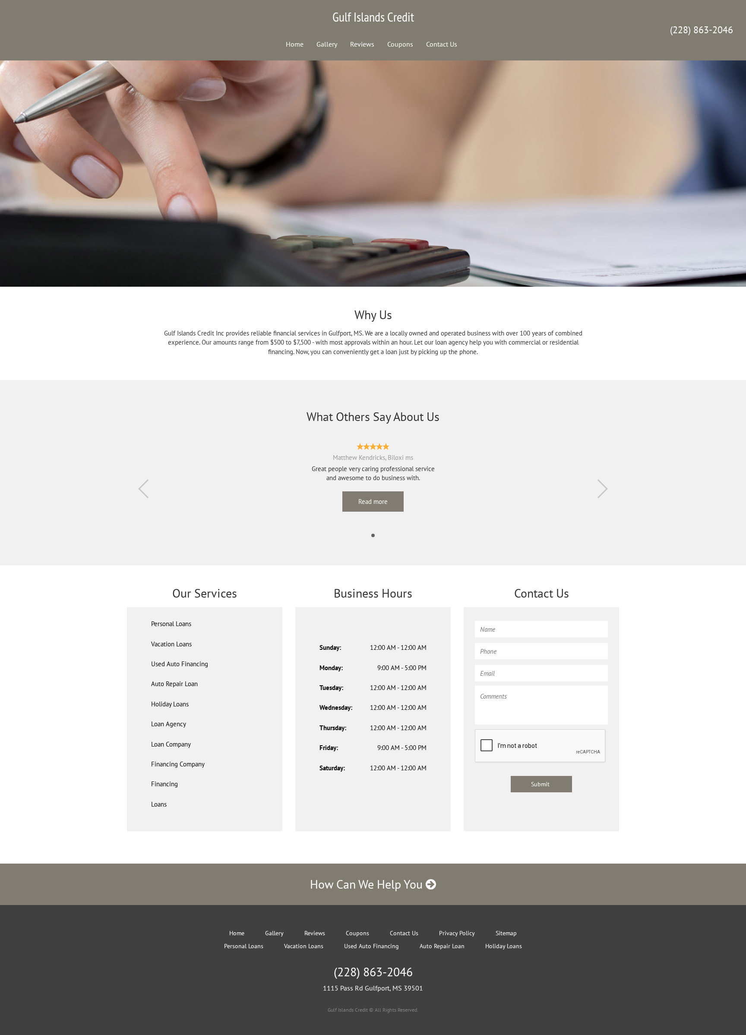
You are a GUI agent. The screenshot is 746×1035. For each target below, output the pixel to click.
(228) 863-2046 (701, 30)
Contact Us (441, 44)
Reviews (362, 44)
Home (294, 44)
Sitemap (506, 933)
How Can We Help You (368, 884)
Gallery (326, 44)
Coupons (400, 44)
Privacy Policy (457, 933)
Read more (373, 501)
